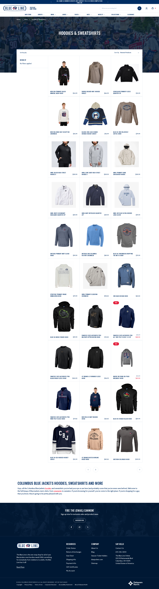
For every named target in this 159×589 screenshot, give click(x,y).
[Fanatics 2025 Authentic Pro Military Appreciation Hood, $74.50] (95, 311)
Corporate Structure (50, 585)
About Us (94, 548)
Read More (20, 567)
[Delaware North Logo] (135, 583)
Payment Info (71, 563)
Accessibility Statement (65, 585)
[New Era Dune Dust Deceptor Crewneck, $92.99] (63, 108)
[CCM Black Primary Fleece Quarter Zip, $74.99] (126, 68)
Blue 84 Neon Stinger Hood (59, 337)
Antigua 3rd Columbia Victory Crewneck (89, 254)
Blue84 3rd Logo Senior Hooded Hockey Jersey (90, 133)
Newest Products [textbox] (125, 52)
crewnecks (58, 491)
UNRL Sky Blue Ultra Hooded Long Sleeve (122, 214)
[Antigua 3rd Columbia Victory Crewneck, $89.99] (95, 230)
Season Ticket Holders (99, 556)
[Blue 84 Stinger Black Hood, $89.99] (126, 393)
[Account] (147, 8)
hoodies (48, 488)
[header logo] (28, 545)
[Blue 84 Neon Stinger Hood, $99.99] (63, 311)
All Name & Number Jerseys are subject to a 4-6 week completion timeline (79, 2)
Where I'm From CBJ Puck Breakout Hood (121, 377)
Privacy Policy (28, 585)
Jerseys (40, 14)
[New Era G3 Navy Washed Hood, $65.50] (95, 393)
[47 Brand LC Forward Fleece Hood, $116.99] (95, 352)
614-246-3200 (121, 552)
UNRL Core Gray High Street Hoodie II (91, 173)
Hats (88, 14)
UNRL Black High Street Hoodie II (58, 173)
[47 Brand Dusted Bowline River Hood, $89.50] (95, 434)
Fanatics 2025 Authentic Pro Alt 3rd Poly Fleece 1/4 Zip (122, 336)
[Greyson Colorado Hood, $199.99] (126, 434)
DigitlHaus (63, 582)
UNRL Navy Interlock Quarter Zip (91, 214)
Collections (115, 14)
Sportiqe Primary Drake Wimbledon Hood (58, 295)
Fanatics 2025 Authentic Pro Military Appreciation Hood (91, 336)
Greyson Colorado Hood (121, 459)
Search (139, 8)
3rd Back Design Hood (120, 296)
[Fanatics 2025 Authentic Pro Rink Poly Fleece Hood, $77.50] (63, 393)
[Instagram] (79, 527)
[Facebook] (71, 527)
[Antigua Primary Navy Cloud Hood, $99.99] (63, 230)
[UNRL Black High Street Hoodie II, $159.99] (63, 149)
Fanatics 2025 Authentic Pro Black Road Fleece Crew (60, 377)
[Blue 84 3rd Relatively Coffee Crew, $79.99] (126, 108)
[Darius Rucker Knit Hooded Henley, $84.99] (95, 68)
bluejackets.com (97, 560)
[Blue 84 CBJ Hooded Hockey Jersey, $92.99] (63, 434)
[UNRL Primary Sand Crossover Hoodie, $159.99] (126, 149)
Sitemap (94, 563)
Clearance (130, 14)
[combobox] (129, 53)
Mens (52, 14)
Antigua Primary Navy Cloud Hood (59, 254)
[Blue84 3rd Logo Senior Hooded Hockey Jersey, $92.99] (95, 108)
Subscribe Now (79, 520)
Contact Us (120, 548)
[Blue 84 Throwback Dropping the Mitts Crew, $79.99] (126, 230)
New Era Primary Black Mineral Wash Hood (58, 92)
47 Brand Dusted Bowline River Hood (90, 458)
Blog (92, 552)
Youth (77, 14)
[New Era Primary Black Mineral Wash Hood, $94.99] (63, 68)
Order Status (71, 548)
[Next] (139, 469)
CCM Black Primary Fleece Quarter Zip (122, 92)
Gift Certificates (72, 567)
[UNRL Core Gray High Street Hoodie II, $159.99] (95, 149)
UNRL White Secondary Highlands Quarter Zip (58, 214)
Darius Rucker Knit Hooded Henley (91, 92)
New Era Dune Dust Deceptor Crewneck (60, 133)
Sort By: (116, 52)
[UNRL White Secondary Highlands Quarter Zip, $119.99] (63, 190)
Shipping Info (71, 560)
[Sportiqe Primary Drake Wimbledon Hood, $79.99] (63, 271)
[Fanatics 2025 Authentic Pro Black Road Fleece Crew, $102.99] (63, 352)
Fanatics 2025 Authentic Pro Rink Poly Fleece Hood (60, 418)
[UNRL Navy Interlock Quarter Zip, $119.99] (95, 190)
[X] (87, 527)
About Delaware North (81, 585)
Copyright (19, 585)
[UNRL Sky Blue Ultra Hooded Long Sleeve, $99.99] (126, 190)
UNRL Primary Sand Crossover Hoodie (119, 173)
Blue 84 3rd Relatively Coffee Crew (120, 133)
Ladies (64, 14)
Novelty (100, 14)
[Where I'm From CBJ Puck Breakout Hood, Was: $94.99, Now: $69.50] (126, 352)
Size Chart (70, 556)
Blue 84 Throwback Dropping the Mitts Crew (123, 254)
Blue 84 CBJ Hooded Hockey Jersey (59, 458)
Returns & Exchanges (73, 552)
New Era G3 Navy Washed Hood (90, 418)
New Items (28, 14)
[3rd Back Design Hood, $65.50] (126, 271)
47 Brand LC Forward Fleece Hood (91, 377)
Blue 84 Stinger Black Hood (122, 419)
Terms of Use (39, 585)
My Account (70, 571)
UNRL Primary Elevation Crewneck (89, 295)
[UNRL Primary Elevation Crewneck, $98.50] (95, 271)
